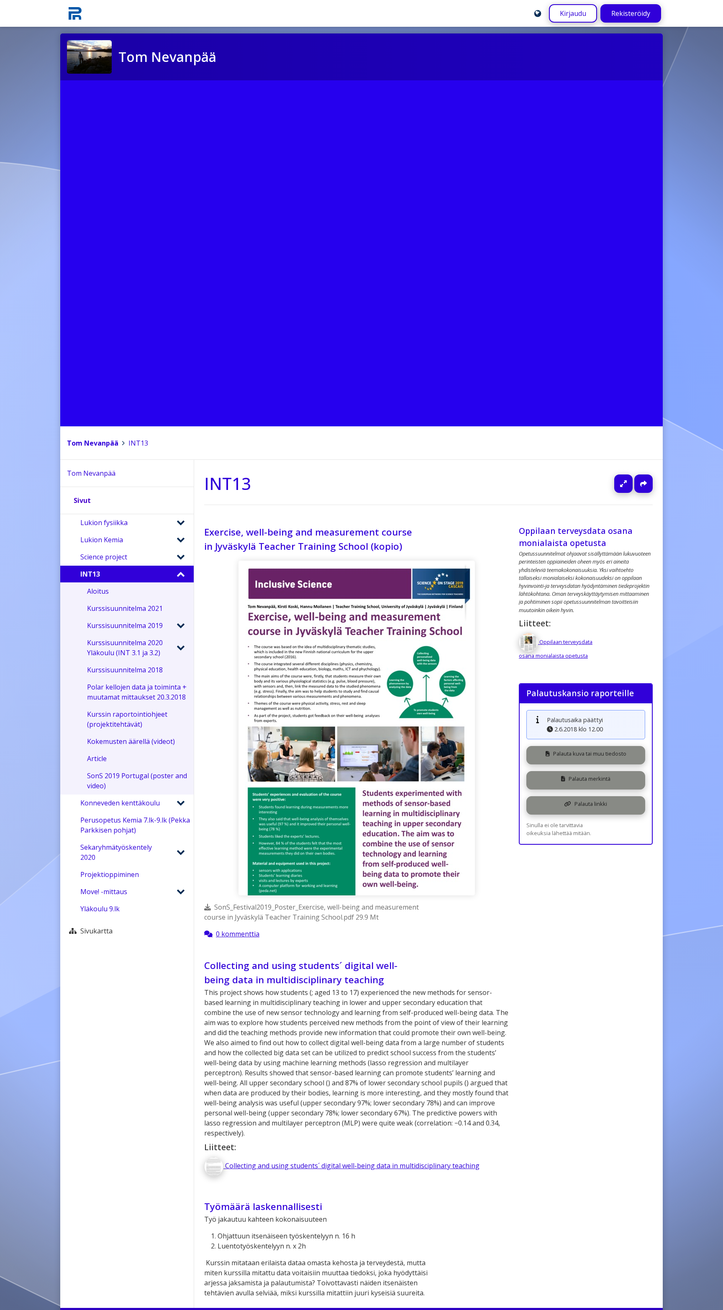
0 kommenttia (237, 933)
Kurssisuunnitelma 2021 (125, 608)
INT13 (138, 443)
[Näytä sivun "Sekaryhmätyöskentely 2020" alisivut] (180, 852)
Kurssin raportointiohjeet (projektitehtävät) (127, 719)
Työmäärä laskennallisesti (263, 1206)
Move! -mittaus (103, 891)
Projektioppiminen (109, 874)
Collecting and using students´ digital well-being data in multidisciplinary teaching (300, 972)
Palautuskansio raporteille (580, 693)
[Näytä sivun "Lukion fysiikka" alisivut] (180, 522)
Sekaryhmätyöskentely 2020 (116, 852)
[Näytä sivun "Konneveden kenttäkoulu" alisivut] (180, 803)
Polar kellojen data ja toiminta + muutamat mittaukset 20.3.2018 (137, 692)
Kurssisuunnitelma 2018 (125, 669)
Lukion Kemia (101, 539)
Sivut (82, 500)
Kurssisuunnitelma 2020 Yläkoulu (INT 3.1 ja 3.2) (125, 647)
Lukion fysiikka (104, 522)
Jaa (643, 483)
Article (97, 758)
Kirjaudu (573, 13)
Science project (103, 556)
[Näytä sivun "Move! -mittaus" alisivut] (180, 891)
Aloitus (98, 591)
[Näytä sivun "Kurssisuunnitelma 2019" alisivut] (180, 625)
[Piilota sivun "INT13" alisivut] (180, 574)
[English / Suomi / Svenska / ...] (538, 13)
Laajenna (631, 483)
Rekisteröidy (630, 13)
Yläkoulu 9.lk (100, 908)
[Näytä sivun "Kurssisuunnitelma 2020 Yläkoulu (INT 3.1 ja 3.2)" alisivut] (180, 647)
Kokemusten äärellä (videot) (131, 741)
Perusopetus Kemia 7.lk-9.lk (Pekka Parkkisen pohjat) (135, 825)
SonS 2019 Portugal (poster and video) (137, 780)
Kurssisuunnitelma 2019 (125, 625)
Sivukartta (96, 931)
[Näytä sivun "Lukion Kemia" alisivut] (180, 539)
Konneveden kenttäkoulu (120, 803)
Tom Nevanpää (92, 443)
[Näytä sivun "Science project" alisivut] (180, 557)
